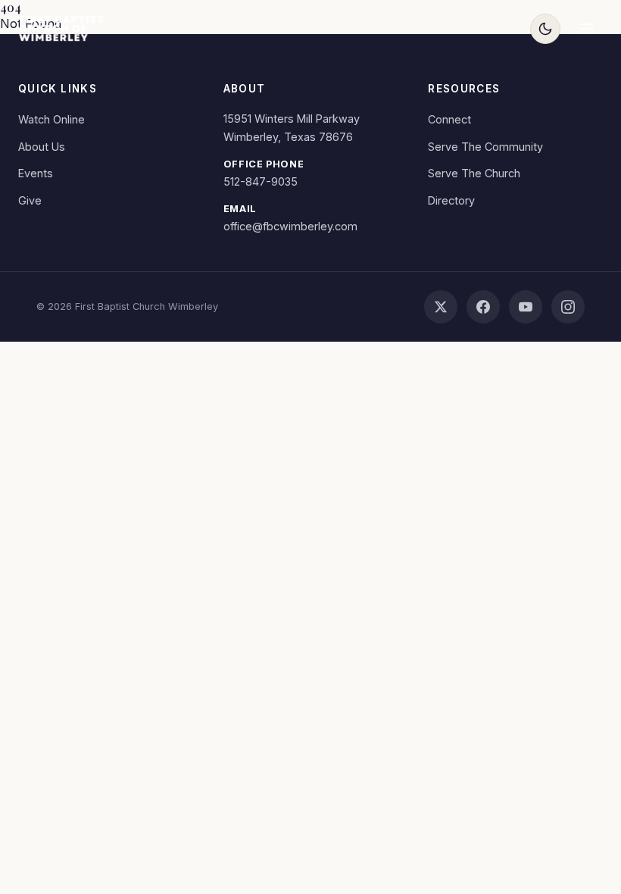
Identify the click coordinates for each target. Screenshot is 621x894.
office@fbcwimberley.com (290, 226)
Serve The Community (485, 146)
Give (30, 200)
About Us (41, 146)
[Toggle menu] (586, 28)
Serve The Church (474, 173)
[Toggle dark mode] (545, 29)
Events (35, 173)
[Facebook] (483, 307)
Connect (449, 119)
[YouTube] (525, 307)
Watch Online (51, 119)
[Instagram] (568, 307)
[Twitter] (440, 307)
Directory (451, 200)
